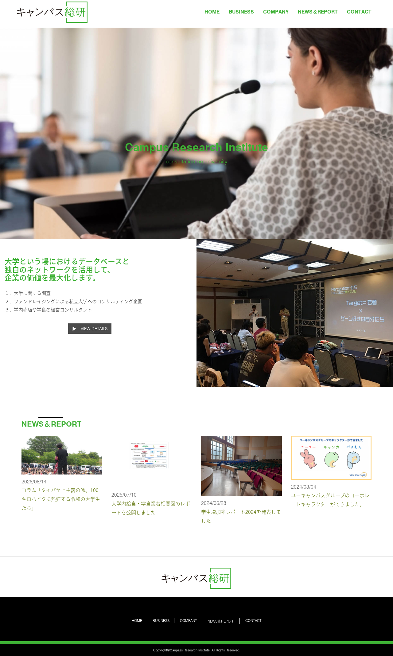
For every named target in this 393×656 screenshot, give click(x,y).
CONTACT (359, 12)
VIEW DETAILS (94, 328)
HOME (212, 12)
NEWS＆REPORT (318, 12)
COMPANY (276, 12)
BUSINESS (241, 12)
